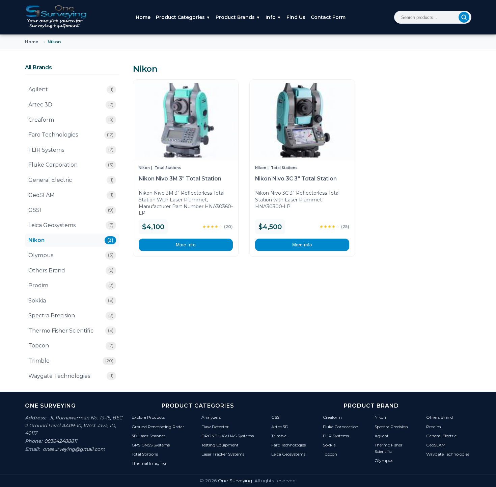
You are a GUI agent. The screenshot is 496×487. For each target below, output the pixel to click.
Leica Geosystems (70, 225)
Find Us (295, 17)
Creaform (70, 120)
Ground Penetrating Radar (158, 426)
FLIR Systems (70, 150)
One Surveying (235, 480)
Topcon (70, 345)
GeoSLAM (70, 195)
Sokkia (70, 300)
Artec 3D (70, 104)
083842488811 (60, 441)
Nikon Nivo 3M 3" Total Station (180, 178)
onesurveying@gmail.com (74, 449)
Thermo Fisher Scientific (70, 330)
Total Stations (168, 168)
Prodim (70, 285)
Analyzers (211, 417)
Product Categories (183, 17)
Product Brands (238, 17)
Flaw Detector (215, 426)
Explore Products (148, 417)
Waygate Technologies (70, 376)
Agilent (70, 89)
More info (186, 244)
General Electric (70, 180)
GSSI (70, 210)
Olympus (70, 255)
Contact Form (328, 17)
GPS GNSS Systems (151, 444)
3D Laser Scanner (148, 435)
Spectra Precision (70, 315)
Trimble (70, 361)
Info (273, 17)
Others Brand (70, 270)
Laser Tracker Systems (222, 454)
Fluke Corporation (70, 165)
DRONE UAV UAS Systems (227, 435)
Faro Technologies (70, 134)
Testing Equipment (220, 444)
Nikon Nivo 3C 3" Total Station (296, 178)
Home (143, 17)
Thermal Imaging (149, 463)
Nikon (70, 240)
